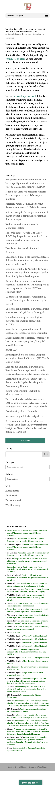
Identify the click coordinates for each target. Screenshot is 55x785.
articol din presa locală (25, 96)
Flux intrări (11, 495)
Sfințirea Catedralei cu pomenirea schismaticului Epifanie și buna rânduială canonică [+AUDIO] (26, 652)
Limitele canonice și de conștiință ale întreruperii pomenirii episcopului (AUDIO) (24, 321)
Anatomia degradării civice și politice (24, 416)
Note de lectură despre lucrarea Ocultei (27, 662)
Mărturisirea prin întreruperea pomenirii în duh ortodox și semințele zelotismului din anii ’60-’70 (26, 216)
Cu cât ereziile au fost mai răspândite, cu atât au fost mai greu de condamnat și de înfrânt (25, 300)
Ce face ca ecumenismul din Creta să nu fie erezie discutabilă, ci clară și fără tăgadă (28, 590)
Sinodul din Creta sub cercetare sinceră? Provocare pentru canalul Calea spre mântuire (25, 195)
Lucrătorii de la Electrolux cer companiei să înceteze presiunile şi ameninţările (25, 30)
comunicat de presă (15, 58)
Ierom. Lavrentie (13, 530)
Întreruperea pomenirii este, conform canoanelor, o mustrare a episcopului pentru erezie (27, 716)
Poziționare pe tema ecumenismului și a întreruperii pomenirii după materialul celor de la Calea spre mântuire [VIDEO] (25, 183)
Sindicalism (37, 34)
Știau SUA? (11, 349)
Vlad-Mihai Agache (15, 34)
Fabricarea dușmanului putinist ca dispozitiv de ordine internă (27, 668)
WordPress (42, 767)
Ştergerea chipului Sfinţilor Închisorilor (24, 696)
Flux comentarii (13, 500)
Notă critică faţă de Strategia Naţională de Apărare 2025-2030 (26, 749)
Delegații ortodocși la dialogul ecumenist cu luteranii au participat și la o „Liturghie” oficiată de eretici (27, 341)
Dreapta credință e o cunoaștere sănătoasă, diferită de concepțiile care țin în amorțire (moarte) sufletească (27, 260)
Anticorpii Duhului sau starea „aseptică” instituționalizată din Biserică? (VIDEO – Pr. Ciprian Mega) (27, 358)
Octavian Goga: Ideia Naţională (21, 411)
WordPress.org (12, 505)
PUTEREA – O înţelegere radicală (36, 657)
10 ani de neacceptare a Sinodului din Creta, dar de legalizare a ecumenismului (28, 604)
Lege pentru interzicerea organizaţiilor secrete (25, 673)
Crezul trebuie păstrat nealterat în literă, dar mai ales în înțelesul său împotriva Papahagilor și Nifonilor (25, 382)
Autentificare (12, 490)
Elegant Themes (21, 767)
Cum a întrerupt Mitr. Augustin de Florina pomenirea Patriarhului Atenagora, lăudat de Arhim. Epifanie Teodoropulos (26, 272)
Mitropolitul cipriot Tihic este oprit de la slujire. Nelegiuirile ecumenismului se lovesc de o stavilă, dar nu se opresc (26, 681)
